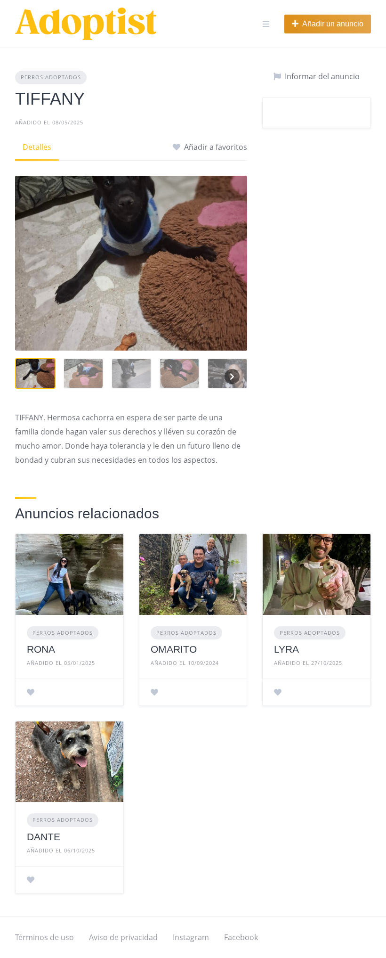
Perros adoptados (51, 77)
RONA (41, 649)
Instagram (191, 937)
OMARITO (174, 649)
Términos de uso (44, 937)
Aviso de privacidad (123, 937)
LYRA (286, 649)
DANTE (43, 836)
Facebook (241, 937)
